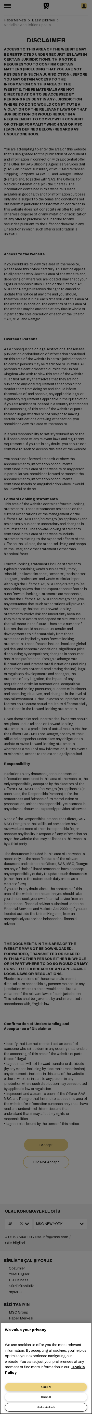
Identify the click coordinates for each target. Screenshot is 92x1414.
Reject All (46, 1397)
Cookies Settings (46, 1407)
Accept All (46, 1387)
